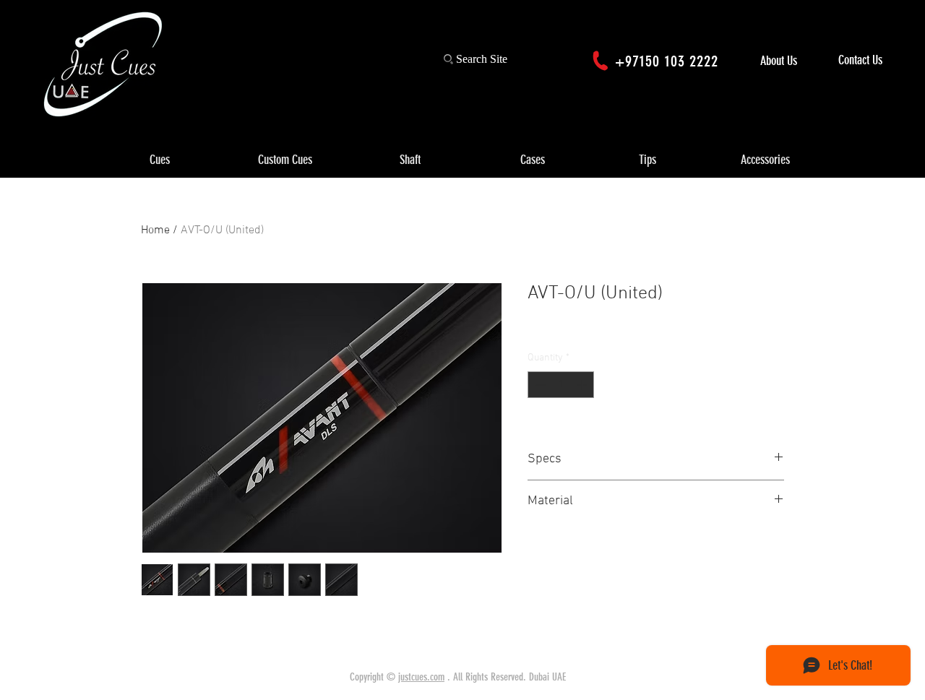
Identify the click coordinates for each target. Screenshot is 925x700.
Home (155, 230)
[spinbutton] (561, 384)
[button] (159, 160)
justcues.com (421, 676)
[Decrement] (539, 384)
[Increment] (583, 384)
